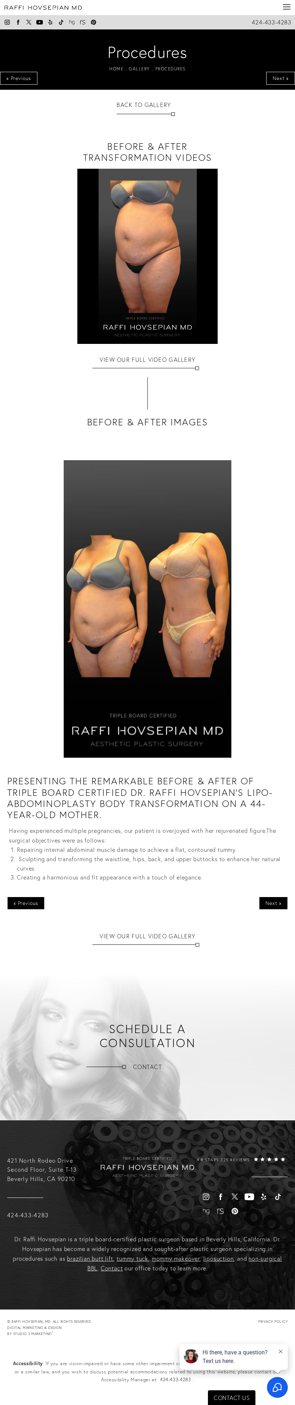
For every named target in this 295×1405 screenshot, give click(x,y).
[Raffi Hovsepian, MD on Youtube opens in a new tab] (39, 22)
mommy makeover (176, 1258)
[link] (241, 1166)
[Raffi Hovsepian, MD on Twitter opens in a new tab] (28, 22)
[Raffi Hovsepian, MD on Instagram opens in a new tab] (7, 22)
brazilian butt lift (90, 1258)
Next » (281, 78)
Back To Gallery (144, 104)
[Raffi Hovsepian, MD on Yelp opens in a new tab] (50, 22)
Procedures (170, 68)
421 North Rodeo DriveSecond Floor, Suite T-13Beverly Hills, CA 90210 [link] (42, 1169)
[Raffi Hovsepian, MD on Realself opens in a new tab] (82, 22)
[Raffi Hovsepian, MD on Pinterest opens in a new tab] (93, 22)
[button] (287, 7)
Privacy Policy (273, 1321)
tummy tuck (132, 1258)
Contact (147, 1066)
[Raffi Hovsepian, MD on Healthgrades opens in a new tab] (72, 22)
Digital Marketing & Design (34, 1331)
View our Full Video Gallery (148, 359)
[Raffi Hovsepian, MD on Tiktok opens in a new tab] (61, 22)
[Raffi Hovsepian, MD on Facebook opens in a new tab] (18, 22)
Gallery (139, 68)
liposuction (218, 1258)
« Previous (18, 78)
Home (116, 68)
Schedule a (148, 1036)
